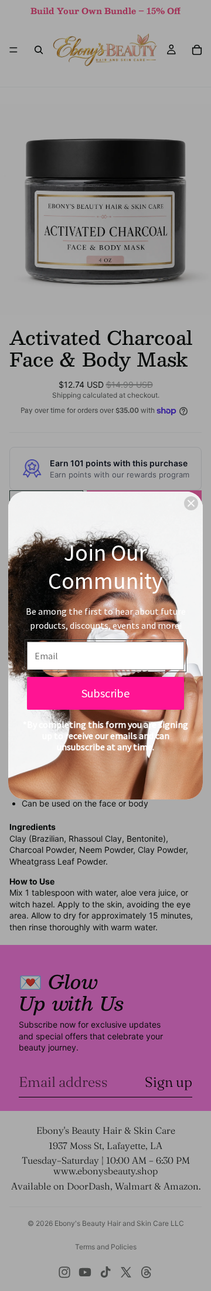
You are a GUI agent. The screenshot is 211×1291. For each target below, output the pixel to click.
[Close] (191, 503)
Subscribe (105, 693)
